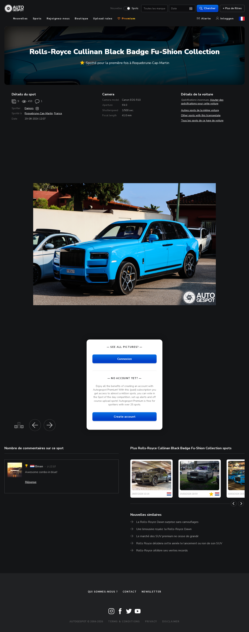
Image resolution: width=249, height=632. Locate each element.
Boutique (81, 18)
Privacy (151, 621)
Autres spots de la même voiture (200, 110)
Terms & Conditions (124, 621)
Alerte (206, 18)
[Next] (241, 503)
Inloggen (227, 18)
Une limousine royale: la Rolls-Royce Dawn (164, 529)
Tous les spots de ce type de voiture (202, 120)
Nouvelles (116, 8)
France (58, 113)
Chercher (209, 8)
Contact (130, 591)
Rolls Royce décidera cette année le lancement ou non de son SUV (179, 543)
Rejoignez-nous (58, 18)
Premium (128, 18)
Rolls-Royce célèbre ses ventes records (162, 550)
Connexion (124, 359)
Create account (124, 417)
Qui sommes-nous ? (103, 591)
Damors (29, 108)
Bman (39, 466)
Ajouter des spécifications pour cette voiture (202, 101)
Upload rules (102, 18)
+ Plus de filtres (232, 8)
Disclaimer (171, 621)
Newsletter (151, 591)
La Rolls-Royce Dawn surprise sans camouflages (167, 522)
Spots (135, 8)
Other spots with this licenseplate (201, 115)
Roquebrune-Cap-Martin (39, 113)
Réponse (30, 482)
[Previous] (233, 503)
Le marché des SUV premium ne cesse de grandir (167, 536)
